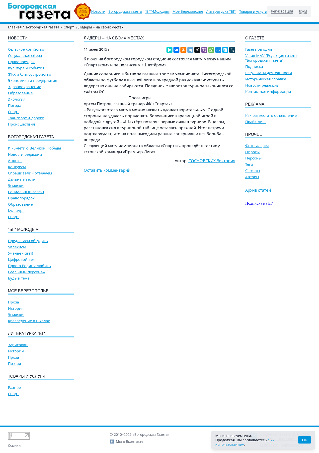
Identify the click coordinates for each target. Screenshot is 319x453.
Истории (16, 351)
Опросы (252, 152)
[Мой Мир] (218, 50)
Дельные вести (22, 179)
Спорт (69, 27)
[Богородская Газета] (49, 11)
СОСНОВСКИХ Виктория (211, 160)
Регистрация (282, 11)
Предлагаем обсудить (28, 240)
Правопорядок (21, 61)
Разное (14, 387)
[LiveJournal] (232, 50)
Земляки (16, 185)
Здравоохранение (24, 86)
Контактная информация (268, 91)
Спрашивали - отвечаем (30, 173)
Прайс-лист (255, 121)
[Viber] (204, 50)
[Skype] (225, 50)
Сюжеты (252, 170)
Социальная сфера (25, 55)
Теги (249, 164)
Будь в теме (18, 278)
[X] (197, 50)
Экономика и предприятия (32, 80)
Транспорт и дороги (26, 118)
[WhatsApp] (211, 50)
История (15, 308)
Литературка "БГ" (221, 11)
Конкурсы (17, 166)
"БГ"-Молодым (157, 11)
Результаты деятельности (268, 72)
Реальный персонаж (26, 272)
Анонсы (15, 160)
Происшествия (21, 124)
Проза (13, 302)
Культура (16, 210)
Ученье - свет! (20, 253)
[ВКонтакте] (176, 50)
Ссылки (14, 445)
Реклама (254, 104)
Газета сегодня (258, 49)
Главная (15, 27)
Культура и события (26, 68)
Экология (16, 99)
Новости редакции (25, 154)
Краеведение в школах (29, 320)
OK (304, 440)
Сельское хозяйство (26, 49)
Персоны (253, 158)
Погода (14, 105)
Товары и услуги (253, 11)
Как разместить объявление (271, 115)
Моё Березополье (187, 11)
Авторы (252, 176)
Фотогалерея (257, 145)
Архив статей (258, 190)
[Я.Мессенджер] (169, 50)
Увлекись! (17, 247)
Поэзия (14, 363)
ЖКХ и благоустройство (29, 74)
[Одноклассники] (183, 50)
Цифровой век (21, 259)
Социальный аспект (26, 191)
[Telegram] (190, 50)
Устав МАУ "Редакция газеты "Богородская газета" (271, 58)
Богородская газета (125, 11)
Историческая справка (265, 79)
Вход (303, 11)
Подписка (254, 66)
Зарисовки (18, 344)
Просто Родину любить (29, 265)
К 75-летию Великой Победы (34, 148)
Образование (20, 93)
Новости (98, 11)
